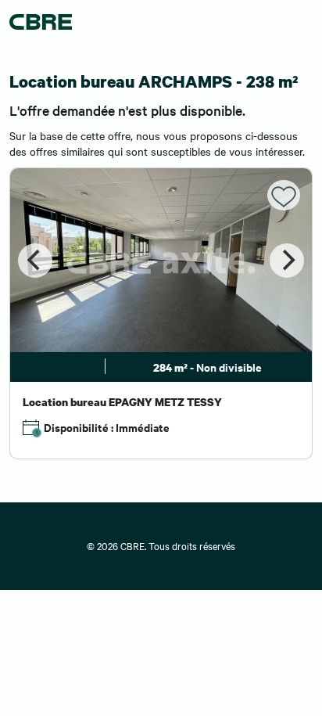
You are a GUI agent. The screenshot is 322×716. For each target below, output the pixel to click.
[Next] (287, 260)
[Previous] (35, 260)
